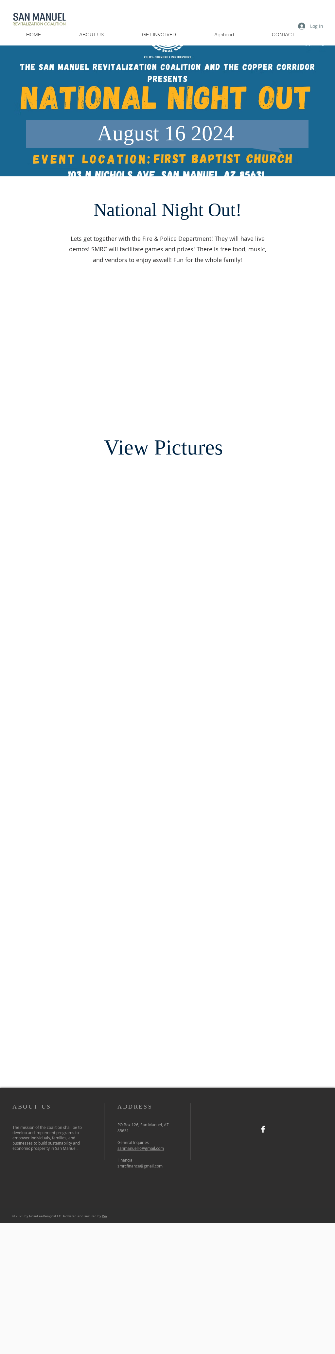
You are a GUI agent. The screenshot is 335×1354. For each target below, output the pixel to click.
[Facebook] (263, 1129)
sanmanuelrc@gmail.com (140, 1148)
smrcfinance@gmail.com (140, 1165)
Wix (104, 1216)
